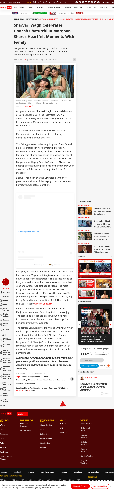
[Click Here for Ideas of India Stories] (53, 13)
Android (19, 390)
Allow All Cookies (80, 486)
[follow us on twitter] (76, 2)
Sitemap (64, 472)
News (31, 7)
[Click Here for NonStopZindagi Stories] (40, 13)
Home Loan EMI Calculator (7, 352)
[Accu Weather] (108, 365)
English (28, 2)
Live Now (6, 292)
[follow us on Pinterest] (92, 2)
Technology (91, 7)
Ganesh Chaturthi (43, 303)
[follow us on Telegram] (95, 2)
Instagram (27, 106)
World (2, 425)
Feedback (17, 472)
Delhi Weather (86, 423)
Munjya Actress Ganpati (25, 383)
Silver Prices (5, 400)
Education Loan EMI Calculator (7, 376)
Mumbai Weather (84, 436)
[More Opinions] (110, 372)
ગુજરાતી (55, 2)
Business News (26, 420)
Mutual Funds (26, 430)
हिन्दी (34, 2)
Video (5, 300)
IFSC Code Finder (7, 340)
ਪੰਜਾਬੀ (45, 2)
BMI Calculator (7, 389)
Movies (43, 447)
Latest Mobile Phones (6, 457)
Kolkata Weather (84, 443)
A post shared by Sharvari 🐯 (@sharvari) (45, 265)
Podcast (6, 320)
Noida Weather (86, 456)
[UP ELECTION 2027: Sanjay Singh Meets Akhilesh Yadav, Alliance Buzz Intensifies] (104, 283)
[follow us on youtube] (86, 2)
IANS (25, 60)
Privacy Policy (93, 472)
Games (6, 296)
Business (40, 7)
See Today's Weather (89, 366)
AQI (4, 405)
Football (63, 432)
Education (4, 434)
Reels (5, 304)
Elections (104, 7)
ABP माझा (41, 480)
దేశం (65, 2)
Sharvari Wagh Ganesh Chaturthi (35, 377)
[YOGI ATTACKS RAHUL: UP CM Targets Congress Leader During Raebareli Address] (104, 294)
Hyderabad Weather (85, 429)
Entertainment (54, 7)
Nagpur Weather (84, 461)
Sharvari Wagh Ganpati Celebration (51, 380)
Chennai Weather (84, 450)
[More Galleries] (110, 302)
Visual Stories (46, 425)
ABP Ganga (62, 480)
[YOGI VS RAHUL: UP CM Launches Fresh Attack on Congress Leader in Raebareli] (95, 268)
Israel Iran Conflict (66, 13)
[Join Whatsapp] (98, 2)
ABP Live (15, 480)
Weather (84, 420)
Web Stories (6, 309)
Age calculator (7, 383)
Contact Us (109, 472)
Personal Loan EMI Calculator (7, 360)
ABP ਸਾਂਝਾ (71, 480)
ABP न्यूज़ (24, 480)
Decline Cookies (100, 486)
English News (19, 7)
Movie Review (6, 325)
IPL (61, 428)
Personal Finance (24, 424)
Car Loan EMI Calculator (7, 368)
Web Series (45, 443)
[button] (5, 283)
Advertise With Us (47, 472)
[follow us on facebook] (79, 2)
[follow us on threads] (82, 2)
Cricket (63, 423)
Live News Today (4, 420)
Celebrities (44, 434)
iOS (28, 390)
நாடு (61, 2)
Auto (2, 443)
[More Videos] (110, 257)
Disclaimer (78, 472)
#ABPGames (25, 13)
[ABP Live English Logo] (6, 7)
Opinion (6, 330)
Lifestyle (78, 7)
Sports (68, 7)
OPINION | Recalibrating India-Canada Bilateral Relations (93, 386)
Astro (2, 438)
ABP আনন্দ (32, 480)
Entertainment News (47, 420)
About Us (3, 472)
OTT (42, 429)
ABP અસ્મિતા (51, 480)
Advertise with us (108, 2)
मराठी (39, 2)
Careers (30, 472)
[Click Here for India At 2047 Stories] (15, 13)
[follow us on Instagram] (89, 2)
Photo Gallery (6, 315)
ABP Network (5, 480)
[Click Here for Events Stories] (79, 13)
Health (3, 447)
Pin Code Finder (6, 346)
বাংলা (50, 2)
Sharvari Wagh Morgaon (25, 380)
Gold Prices (5, 394)
